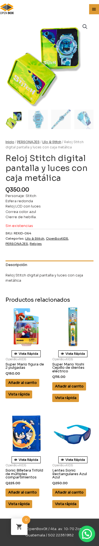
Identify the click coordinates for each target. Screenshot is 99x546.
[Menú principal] (94, 9)
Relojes (36, 244)
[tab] (50, 264)
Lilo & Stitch (51, 142)
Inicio (10, 142)
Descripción (16, 265)
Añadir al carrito (22, 383)
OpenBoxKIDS (57, 238)
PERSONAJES (28, 142)
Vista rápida (19, 394)
